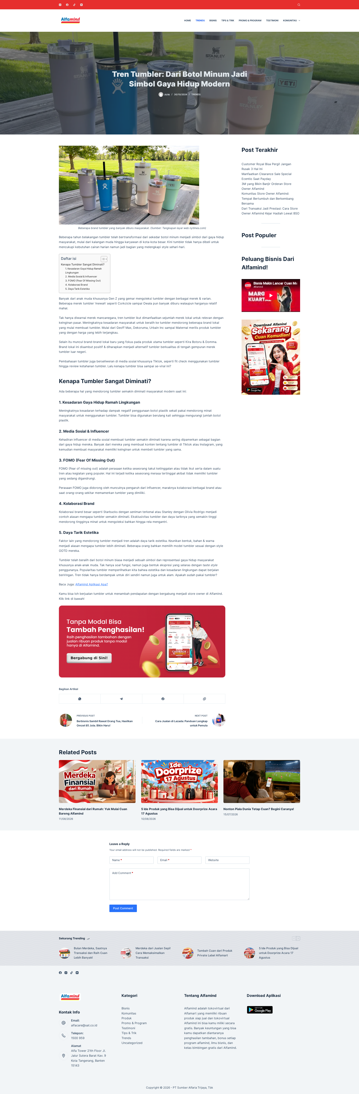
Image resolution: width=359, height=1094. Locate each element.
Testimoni (272, 20)
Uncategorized (132, 1043)
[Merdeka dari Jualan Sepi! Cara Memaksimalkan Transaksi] (126, 953)
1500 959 (78, 1038)
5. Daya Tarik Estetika (77, 288)
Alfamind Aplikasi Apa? (91, 584)
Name (117, 860)
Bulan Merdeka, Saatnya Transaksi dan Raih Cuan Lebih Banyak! (90, 952)
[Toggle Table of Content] (102, 259)
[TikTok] (74, 5)
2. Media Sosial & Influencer (81, 276)
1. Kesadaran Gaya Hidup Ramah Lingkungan (83, 270)
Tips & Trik (227, 20)
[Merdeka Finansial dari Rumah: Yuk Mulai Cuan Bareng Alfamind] (97, 781)
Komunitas (290, 20)
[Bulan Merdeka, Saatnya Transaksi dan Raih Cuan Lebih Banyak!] (64, 953)
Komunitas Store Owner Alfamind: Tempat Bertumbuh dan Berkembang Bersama (268, 198)
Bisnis (213, 20)
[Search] (299, 5)
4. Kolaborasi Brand (76, 284)
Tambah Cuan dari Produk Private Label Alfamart (214, 953)
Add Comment (122, 873)
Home (187, 20)
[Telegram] (121, 699)
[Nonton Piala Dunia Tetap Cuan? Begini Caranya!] (261, 781)
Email (164, 860)
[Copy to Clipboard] (204, 699)
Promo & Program (250, 20)
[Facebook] (67, 5)
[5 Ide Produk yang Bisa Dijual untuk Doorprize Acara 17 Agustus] (179, 781)
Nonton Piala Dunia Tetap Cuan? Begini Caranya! (258, 809)
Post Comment (123, 908)
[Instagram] (60, 5)
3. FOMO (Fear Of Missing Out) (83, 280)
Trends (200, 20)
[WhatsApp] (80, 699)
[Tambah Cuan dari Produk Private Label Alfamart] (188, 953)
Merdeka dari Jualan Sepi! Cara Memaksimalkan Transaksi (153, 952)
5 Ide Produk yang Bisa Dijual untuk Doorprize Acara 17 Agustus (278, 952)
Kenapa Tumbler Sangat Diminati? (83, 264)
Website (213, 860)
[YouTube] (81, 5)
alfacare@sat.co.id (84, 1025)
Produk (127, 1018)
